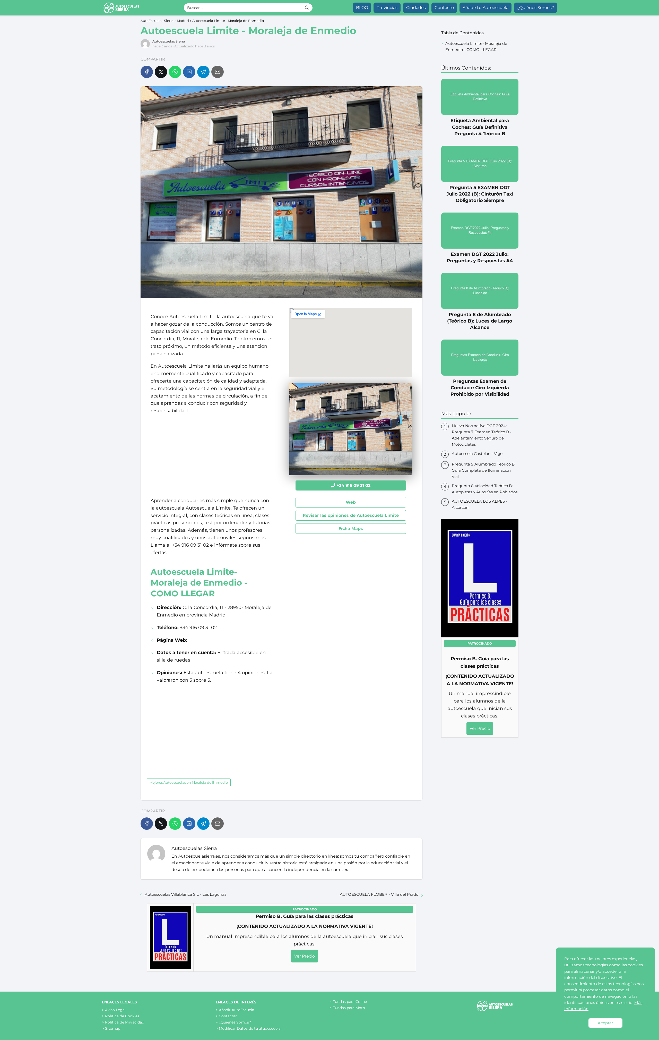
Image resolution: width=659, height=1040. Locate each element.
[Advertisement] (212, 456)
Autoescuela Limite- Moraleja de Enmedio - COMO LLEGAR (476, 46)
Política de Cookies (122, 1016)
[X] (161, 72)
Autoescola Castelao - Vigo (477, 453)
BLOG (362, 7)
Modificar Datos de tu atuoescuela (250, 1028)
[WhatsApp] (175, 72)
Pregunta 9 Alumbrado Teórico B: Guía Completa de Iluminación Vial (483, 470)
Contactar (228, 1016)
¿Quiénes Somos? (535, 7)
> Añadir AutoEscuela (235, 1010)
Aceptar (605, 1022)
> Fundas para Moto (347, 1007)
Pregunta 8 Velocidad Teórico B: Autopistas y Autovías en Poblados (484, 488)
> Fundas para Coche (348, 1001)
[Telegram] (203, 72)
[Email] (217, 72)
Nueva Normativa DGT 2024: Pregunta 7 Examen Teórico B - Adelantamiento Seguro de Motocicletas (481, 435)
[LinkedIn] (189, 72)
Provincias (387, 7)
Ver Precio (304, 956)
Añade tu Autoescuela (485, 7)
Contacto (444, 7)
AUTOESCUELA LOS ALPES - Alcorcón (479, 504)
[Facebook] (147, 72)
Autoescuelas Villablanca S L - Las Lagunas (185, 894)
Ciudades (416, 7)
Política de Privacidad (124, 1022)
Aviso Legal (115, 1010)
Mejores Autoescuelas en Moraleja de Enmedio (189, 782)
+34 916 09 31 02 (353, 485)
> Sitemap (111, 1028)
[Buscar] (306, 7)
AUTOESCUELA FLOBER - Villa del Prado (379, 894)
